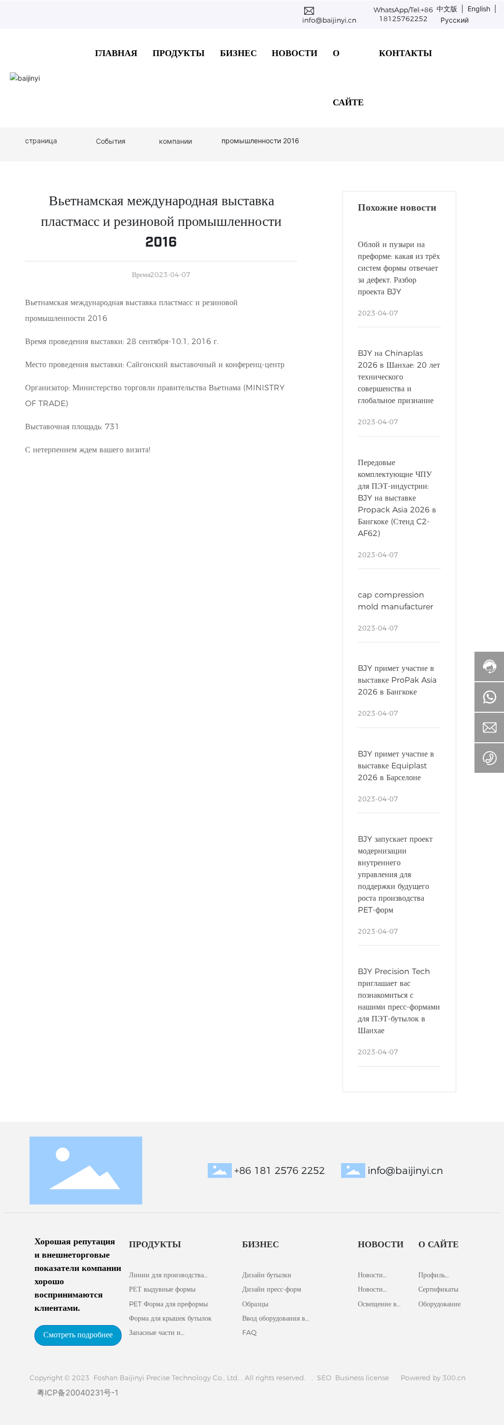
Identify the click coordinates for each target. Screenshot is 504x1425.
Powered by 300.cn (432, 1377)
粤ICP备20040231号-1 (77, 1392)
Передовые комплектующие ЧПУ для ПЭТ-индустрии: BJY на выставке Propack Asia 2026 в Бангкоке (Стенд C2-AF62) (397, 498)
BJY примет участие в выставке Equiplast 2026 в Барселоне (396, 765)
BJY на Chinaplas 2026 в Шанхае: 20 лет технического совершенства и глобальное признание (399, 376)
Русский (455, 20)
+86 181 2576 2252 (279, 1170)
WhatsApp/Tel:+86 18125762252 (403, 14)
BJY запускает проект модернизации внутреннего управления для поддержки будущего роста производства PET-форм (395, 874)
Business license (363, 1377)
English (481, 8)
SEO (324, 1377)
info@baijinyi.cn (329, 20)
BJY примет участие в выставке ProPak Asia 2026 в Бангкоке (397, 680)
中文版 (447, 8)
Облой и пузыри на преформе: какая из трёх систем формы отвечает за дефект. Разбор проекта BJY (399, 268)
